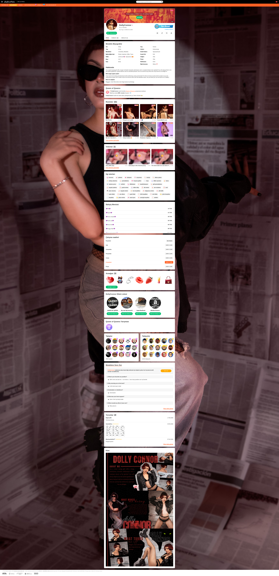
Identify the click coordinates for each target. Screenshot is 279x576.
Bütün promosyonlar (30, 5)
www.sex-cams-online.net (19, 571)
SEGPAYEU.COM (46, 571)
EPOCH (40, 571)
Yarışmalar (40, 5)
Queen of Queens (130, 91)
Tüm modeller (4, 5)
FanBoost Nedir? (169, 29)
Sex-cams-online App (51, 5)
